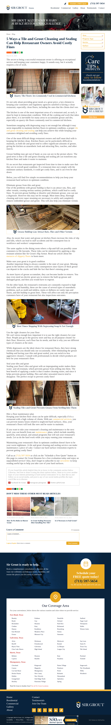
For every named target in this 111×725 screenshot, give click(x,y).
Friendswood (39, 644)
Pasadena (60, 659)
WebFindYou (101, 720)
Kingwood (38, 665)
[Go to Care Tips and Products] (92, 68)
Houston (37, 624)
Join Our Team (39, 703)
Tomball (82, 659)
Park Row (60, 624)
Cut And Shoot (16, 671)
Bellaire (14, 656)
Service (85, 42)
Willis (82, 671)
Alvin (13, 641)
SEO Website (92, 720)
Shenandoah (61, 676)
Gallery (75, 8)
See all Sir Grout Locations (39, 686)
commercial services (62, 419)
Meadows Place (39, 632)
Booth (14, 621)
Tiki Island (83, 649)
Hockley (14, 681)
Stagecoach (83, 665)
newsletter (65, 460)
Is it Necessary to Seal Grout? (66, 521)
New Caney (38, 673)
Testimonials (92, 8)
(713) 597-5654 (97, 3)
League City (61, 649)
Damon (14, 629)
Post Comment (72, 543)
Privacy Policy (20, 719)
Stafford (82, 618)
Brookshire (15, 624)
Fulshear (37, 618)
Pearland (83, 656)
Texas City (83, 646)
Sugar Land (83, 621)
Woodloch (83, 673)
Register (14, 543)
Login (8, 543)
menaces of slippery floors (19, 256)
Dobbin (14, 676)
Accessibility (10, 719)
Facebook (13, 52)
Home (8, 34)
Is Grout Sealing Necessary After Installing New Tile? (41, 522)
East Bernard (16, 632)
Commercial (66, 8)
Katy (36, 626)
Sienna (59, 632)
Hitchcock (60, 641)
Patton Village (61, 665)
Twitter (15, 52)
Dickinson (38, 641)
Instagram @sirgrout (38, 483)
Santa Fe (83, 644)
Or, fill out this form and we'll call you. (86, 585)
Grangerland (16, 679)
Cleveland (15, 665)
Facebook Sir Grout (18, 483)
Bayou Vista (15, 646)
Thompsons (83, 624)
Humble (37, 659)
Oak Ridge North (40, 679)
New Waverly (39, 676)
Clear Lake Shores (17, 649)
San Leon (83, 641)
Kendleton (38, 629)
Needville (60, 618)
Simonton (60, 634)
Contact (101, 8)
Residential (55, 8)
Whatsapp (17, 52)
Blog (13, 34)
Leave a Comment (15, 529)
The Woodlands (85, 668)
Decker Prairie (16, 673)
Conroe (14, 668)
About (82, 8)
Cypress (14, 659)
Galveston (38, 646)
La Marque (60, 646)
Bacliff (14, 644)
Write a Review (65, 4)
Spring (59, 681)
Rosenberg (60, 629)
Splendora (60, 679)
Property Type (88, 39)
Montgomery (39, 671)
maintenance (41, 432)
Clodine (14, 626)
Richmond (60, 626)
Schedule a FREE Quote (78, 4)
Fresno (14, 634)
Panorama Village (40, 681)
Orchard (59, 621)
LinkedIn (56, 710)
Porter (59, 671)
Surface (85, 46)
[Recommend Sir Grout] (92, 102)
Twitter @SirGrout (57, 483)
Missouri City (39, 634)
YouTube (50, 710)
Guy (36, 621)
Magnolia (37, 668)
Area (84, 35)
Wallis (82, 626)
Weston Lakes (84, 629)
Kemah (59, 644)
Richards (60, 673)
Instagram (34, 710)
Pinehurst (60, 668)
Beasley (14, 618)
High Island (38, 649)
